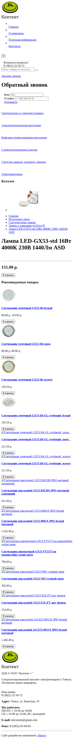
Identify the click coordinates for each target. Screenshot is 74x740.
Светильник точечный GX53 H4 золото (26, 379)
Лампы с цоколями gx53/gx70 (27, 225)
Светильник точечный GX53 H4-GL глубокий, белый (35, 415)
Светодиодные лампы (22, 222)
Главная (13, 215)
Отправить (10, 102)
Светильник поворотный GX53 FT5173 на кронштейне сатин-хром (28, 553)
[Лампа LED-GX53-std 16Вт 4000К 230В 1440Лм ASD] (29, 209)
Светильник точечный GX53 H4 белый (26, 308)
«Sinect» (42, 735)
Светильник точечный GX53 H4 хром (25, 343)
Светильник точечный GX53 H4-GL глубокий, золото (36, 463)
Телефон (9, 98)
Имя (6, 94)
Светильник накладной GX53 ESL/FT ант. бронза (33, 602)
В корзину (8, 275)
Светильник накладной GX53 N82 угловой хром (32, 578)
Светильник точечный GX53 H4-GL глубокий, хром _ (36, 439)
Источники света (19, 219)
